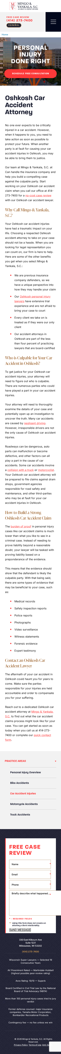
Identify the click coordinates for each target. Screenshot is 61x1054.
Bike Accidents (19, 783)
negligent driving (34, 423)
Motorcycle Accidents (24, 804)
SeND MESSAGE (19, 929)
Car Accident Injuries (23, 793)
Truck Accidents (20, 815)
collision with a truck (20, 470)
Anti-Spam (47, 1045)
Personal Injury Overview (25, 772)
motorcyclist (46, 470)
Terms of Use (35, 1045)
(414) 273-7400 (19, 20)
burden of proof (21, 526)
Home (5, 34)
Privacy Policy (21, 1045)
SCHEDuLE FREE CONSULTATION (30, 74)
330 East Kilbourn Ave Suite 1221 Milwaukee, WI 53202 (30, 942)
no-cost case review (38, 195)
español (13, 25)
